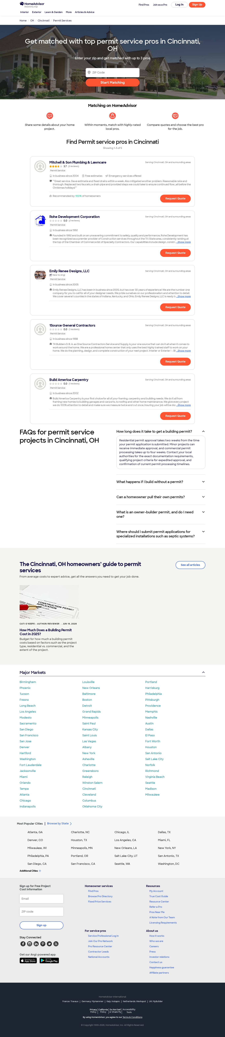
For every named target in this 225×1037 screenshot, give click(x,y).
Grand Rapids (91, 711)
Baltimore (89, 694)
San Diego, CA (37, 864)
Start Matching (112, 82)
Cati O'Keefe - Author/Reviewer (39, 623)
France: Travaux (70, 1001)
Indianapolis (28, 806)
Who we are (156, 941)
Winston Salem (92, 783)
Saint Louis (89, 735)
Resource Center (159, 901)
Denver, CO (35, 840)
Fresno (24, 700)
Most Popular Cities (30, 823)
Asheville (88, 759)
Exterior (36, 12)
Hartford (25, 753)
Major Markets (32, 672)
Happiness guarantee (161, 967)
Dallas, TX (164, 832)
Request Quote (175, 198)
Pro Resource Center (100, 946)
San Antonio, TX (168, 856)
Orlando (25, 783)
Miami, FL (164, 840)
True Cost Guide (158, 896)
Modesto (26, 717)
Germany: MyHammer (92, 1001)
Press (152, 951)
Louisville (88, 682)
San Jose (25, 741)
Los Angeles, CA (125, 840)
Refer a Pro (155, 906)
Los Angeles (28, 711)
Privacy (93, 1010)
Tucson (24, 694)
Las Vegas (89, 741)
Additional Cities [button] (29, 870)
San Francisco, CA (83, 864)
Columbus (89, 800)
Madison (150, 788)
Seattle (150, 783)
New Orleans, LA (125, 848)
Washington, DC (168, 864)
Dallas (149, 729)
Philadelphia (153, 694)
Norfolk (150, 765)
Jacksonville (28, 771)
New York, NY (167, 848)
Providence (153, 705)
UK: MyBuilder (156, 1001)
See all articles (190, 565)
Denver (24, 747)
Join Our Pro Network (100, 941)
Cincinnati (89, 788)
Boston (87, 700)
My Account (156, 891)
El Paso (150, 735)
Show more (184, 242)
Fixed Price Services (99, 901)
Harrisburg (152, 688)
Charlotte (89, 765)
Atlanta (24, 794)
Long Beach (28, 705)
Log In (179, 4)
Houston (151, 747)
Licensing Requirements (163, 922)
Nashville (151, 717)
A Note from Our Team (162, 917)
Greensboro (90, 771)
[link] (112, 166)
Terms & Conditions (132, 1017)
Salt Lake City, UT (126, 856)
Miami (24, 777)
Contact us (155, 962)
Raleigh (87, 777)
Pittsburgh (152, 700)
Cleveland (89, 794)
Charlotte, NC (80, 832)
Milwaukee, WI (37, 848)
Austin (149, 723)
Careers (154, 946)
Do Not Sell (115, 1010)
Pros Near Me (157, 912)
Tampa (24, 788)
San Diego (26, 729)
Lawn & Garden (54, 12)
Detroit (87, 705)
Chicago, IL (121, 832)
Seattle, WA (122, 864)
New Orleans (91, 688)
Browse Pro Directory (100, 896)
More (69, 12)
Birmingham (28, 682)
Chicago (25, 800)
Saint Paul (89, 723)
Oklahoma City (92, 806)
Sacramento (28, 723)
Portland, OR (79, 856)
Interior (24, 12)
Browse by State (58, 823)
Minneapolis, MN (82, 848)
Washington (28, 759)
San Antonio (153, 753)
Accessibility (129, 1011)
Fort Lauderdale (31, 765)
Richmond (152, 771)
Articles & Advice (84, 12)
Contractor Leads (98, 951)
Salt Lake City (154, 759)
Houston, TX (79, 840)
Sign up (41, 925)
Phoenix (25, 688)
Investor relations (159, 956)
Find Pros (93, 891)
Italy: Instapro (113, 1001)
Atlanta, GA (35, 832)
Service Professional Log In (103, 935)
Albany (87, 747)
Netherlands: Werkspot (134, 1001)
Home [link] (23, 20)
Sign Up (197, 4)
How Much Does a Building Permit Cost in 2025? (46, 632)
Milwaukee (152, 794)
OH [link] (32, 20)
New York (88, 753)
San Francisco (29, 735)
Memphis (151, 711)
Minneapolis (90, 717)
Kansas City (90, 729)
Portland (151, 682)
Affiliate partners (159, 972)
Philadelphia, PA (38, 856)
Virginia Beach (155, 777)
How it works (156, 935)
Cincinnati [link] (43, 20)
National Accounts (98, 956)
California (103, 1010)
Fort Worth (152, 741)
